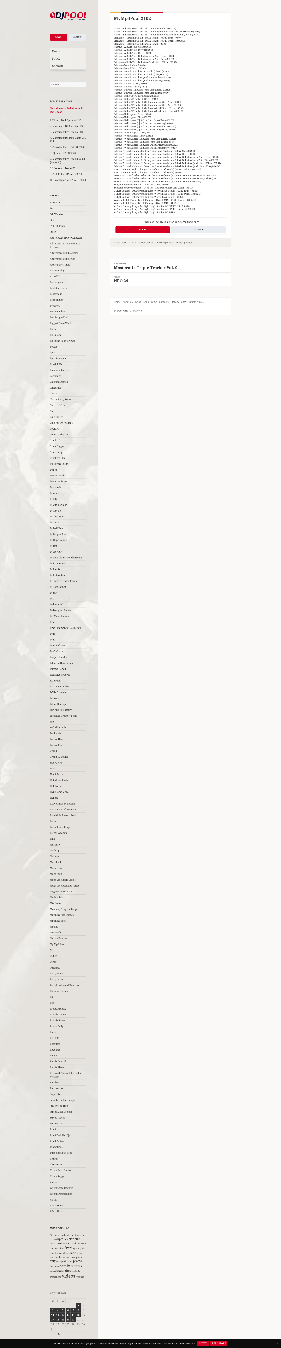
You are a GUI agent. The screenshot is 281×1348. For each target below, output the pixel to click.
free (68, 1247)
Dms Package (57, 645)
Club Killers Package (61, 422)
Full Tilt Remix (58, 727)
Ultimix (54, 1158)
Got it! (203, 1343)
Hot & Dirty (56, 774)
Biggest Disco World (61, 323)
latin (73, 1253)
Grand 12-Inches (59, 756)
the (67, 1271)
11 (57, 1315)
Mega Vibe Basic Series (63, 879)
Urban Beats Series (60, 1170)
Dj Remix (55, 569)
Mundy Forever (58, 938)
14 (73, 1315)
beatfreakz (65, 1235)
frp (73, 1248)
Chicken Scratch (59, 381)
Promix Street (58, 1020)
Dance (53, 469)
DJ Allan (54, 493)
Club (52, 411)
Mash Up (55, 850)
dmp (57, 1248)
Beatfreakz (56, 294)
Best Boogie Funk (59, 317)
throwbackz (75, 1271)
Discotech (55, 487)
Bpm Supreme (58, 358)
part (63, 1261)
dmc (52, 1248)
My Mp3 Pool (57, 944)
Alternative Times (60, 264)
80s (52, 208)
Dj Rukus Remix (59, 575)
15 (78, 1315)
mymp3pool (77, 1257)
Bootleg (54, 346)
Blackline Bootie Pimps (62, 340)
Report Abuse (196, 301)
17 (52, 1319)
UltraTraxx (56, 1164)
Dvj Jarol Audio (58, 657)
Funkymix (55, 733)
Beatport (55, 305)
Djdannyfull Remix (60, 610)
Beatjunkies (56, 299)
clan (71, 1239)
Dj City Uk (55, 510)
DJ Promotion (57, 563)
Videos (53, 1182)
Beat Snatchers (58, 288)
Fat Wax (54, 698)
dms (62, 1248)
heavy (78, 1248)
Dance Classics (58, 475)
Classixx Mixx (57, 405)
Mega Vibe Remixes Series (64, 885)
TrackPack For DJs (60, 1135)
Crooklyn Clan (58, 458)
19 (63, 1319)
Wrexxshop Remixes (61, 1188)
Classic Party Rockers (62, 399)
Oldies (53, 956)
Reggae (54, 1055)
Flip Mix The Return (61, 709)
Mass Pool (55, 862)
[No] (277, 1343)
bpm (52, 352)
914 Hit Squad (58, 226)
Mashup (54, 856)
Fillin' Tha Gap (58, 704)
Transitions (56, 1147)
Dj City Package (58, 504)
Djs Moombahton (59, 616)
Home (56, 51)
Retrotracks (56, 1088)
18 (57, 1319)
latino (79, 1253)
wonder (80, 1276)
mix (68, 1257)
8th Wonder (56, 214)
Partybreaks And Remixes (64, 985)
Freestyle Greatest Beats (63, 715)
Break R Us (56, 364)
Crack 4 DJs (56, 440)
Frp (52, 721)
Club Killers (56, 417)
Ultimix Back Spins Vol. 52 (66, 120)
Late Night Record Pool (63, 815)
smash (52, 1271)
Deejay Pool (147, 242)
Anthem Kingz (58, 270)
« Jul (57, 1333)
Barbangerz (56, 282)
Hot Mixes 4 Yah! (59, 780)
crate (66, 1243)
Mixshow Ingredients (62, 915)
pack (58, 1261)
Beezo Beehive (58, 311)
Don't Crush (56, 651)
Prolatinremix (58, 1008)
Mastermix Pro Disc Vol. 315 (68, 132)
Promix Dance (58, 1014)
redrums (54, 1266)
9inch (53, 231)
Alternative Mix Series (62, 258)
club (77, 1239)
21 (73, 1319)
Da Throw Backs (59, 463)
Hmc (52, 768)
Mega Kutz (56, 874)
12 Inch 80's (56, 202)
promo (77, 1261)
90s (52, 220)
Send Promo (150, 301)
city (66, 1239)
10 (52, 1315)
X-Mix (53, 1199)
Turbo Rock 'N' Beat (61, 1152)
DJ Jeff (53, 545)
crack (59, 1243)
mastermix (61, 1257)
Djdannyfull (56, 604)
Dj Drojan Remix (59, 534)
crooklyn (75, 1243)
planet (69, 1261)
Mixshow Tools (58, 920)
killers (66, 1253)
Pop (52, 1002)
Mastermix (56, 868)
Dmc (52, 622)
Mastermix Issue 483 (63, 168)
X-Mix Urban (57, 1211)
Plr (51, 997)
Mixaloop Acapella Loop (63, 909)
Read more (219, 1343)
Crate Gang (56, 452)
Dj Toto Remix (58, 586)
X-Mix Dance (57, 1205)
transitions (55, 1276)
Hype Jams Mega (59, 792)
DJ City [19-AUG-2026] (64, 153)
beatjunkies (77, 1235)
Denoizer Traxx (58, 481)
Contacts (58, 66)
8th (51, 1235)
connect (53, 1243)
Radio (53, 1032)
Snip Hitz (55, 1094)
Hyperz (54, 797)
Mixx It (54, 926)
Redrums (55, 1043)
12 (63, 1315)
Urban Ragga (57, 1176)
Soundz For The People (62, 1100)
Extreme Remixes (60, 686)
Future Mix (56, 745)
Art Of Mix (56, 276)
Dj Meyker (56, 551)
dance (83, 1243)
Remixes (54, 1082)
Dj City (53, 499)
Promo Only (56, 1026)
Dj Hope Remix (58, 540)
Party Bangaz (57, 973)
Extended (55, 680)
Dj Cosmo (55, 522)
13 (68, 1315)
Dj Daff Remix (58, 528)
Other (53, 961)
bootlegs (53, 1239)
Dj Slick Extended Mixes (63, 581)
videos (68, 1276)
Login (58, 37)
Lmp (52, 838)
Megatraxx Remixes (61, 891)
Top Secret (56, 1123)
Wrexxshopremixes (61, 1193)
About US (128, 301)
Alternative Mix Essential (64, 253)
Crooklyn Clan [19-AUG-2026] (68, 147)
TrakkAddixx (57, 1141)
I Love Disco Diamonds (62, 803)
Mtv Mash (55, 932)
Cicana (53, 393)
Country (54, 428)
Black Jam (55, 335)
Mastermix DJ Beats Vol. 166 (68, 126)
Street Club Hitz (59, 1106)
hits (83, 1248)
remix (65, 1265)
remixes (76, 1266)
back (56, 1235)
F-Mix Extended (58, 692)
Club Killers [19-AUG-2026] (67, 174)
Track (53, 1129)
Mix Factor (56, 903)
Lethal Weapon (58, 833)
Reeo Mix (55, 1049)
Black (53, 329)
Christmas (55, 387)
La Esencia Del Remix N (63, 809)
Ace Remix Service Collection (66, 237)
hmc (52, 1253)
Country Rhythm (59, 434)
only (52, 1261)
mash (52, 1257)
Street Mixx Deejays (61, 1111)
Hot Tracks (56, 786)
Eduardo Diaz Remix (61, 663)
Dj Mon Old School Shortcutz (66, 557)
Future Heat (57, 739)
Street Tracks (57, 1117)
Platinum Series (59, 991)
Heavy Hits (56, 762)
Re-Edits (54, 1038)
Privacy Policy (178, 301)
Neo (52, 950)
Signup (77, 37)
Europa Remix (58, 668)
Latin (53, 821)
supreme (60, 1270)
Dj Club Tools (57, 516)
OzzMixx (55, 967)
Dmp (52, 633)
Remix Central (58, 1061)
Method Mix (56, 897)
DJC (52, 598)
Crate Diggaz (57, 446)
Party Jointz (56, 979)
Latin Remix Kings (60, 827)
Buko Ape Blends (59, 370)
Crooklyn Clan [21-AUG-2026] (70, 180)
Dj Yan (53, 592)
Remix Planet (57, 1067)
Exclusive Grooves (60, 674)
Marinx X (55, 844)
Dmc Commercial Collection (65, 627)
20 (68, 1319)
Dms (52, 639)
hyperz (58, 1253)
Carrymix (55, 376)
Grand (53, 751)
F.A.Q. (56, 58)
